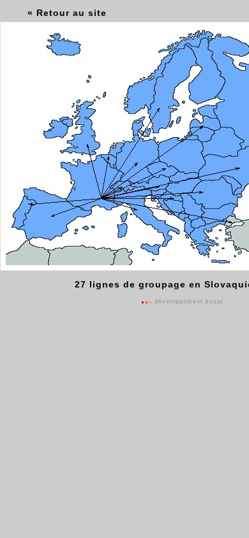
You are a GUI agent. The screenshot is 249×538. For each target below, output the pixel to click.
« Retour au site (67, 13)
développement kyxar (189, 301)
